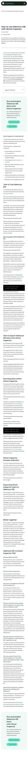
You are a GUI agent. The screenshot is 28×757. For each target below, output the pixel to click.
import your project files (16, 347)
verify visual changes (16, 449)
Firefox (13, 153)
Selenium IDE (6, 53)
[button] (22, 89)
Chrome (7, 153)
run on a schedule (17, 404)
